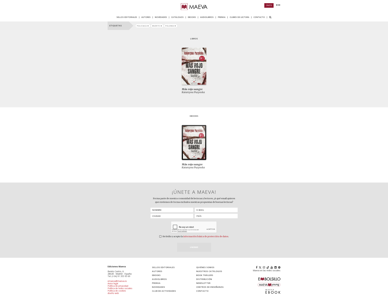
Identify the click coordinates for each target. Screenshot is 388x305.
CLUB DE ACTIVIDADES (164, 291)
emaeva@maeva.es (117, 281)
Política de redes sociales (120, 288)
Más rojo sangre (192, 89)
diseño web (113, 293)
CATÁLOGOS (177, 17)
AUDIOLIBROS (207, 17)
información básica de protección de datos (205, 236)
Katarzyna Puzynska (193, 92)
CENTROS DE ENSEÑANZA (210, 287)
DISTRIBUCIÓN (204, 279)
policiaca (142, 26)
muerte (156, 26)
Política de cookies (117, 290)
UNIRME (194, 247)
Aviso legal (113, 283)
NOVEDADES (161, 17)
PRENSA (222, 17)
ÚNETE (269, 5)
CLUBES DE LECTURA (239, 17)
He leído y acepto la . (195, 236)
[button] (270, 17)
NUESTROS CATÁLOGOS (209, 271)
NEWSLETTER (203, 283)
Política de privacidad (118, 285)
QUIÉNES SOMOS (205, 267)
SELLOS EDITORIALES (127, 17)
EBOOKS (192, 17)
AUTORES (146, 17)
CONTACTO (259, 17)
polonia (169, 26)
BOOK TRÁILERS (204, 275)
